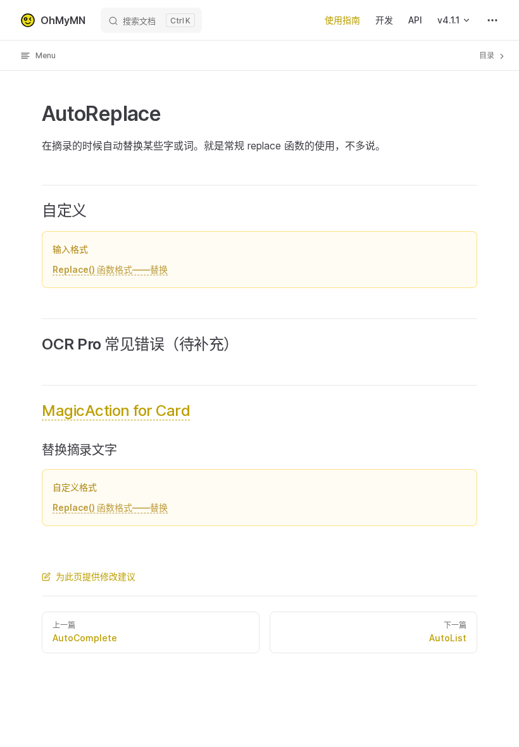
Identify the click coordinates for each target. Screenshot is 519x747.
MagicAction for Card (116, 410)
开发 (384, 20)
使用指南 (342, 20)
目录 (487, 55)
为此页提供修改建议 (95, 576)
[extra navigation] (492, 20)
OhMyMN (63, 20)
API (415, 20)
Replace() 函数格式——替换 (110, 269)
